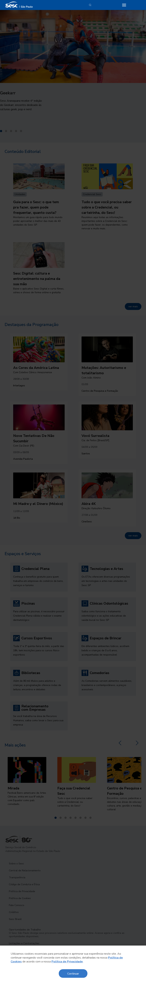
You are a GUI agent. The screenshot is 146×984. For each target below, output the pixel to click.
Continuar (73, 973)
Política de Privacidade (67, 962)
